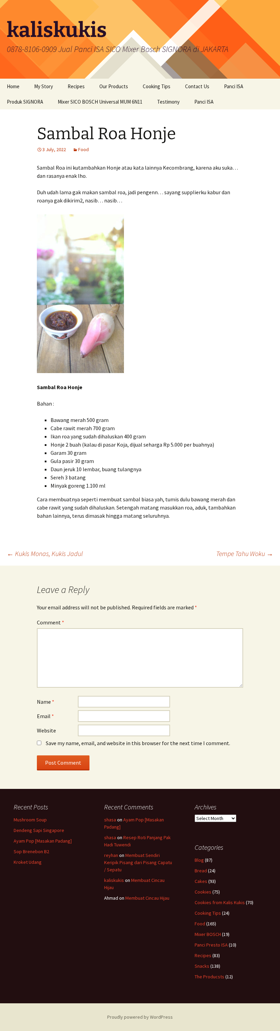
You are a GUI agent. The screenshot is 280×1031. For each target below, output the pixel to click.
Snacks (202, 966)
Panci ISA (233, 86)
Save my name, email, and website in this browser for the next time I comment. (138, 743)
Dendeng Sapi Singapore (39, 830)
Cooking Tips (156, 86)
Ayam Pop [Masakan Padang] (43, 841)
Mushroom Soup (30, 820)
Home (13, 86)
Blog (199, 860)
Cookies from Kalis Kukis (220, 902)
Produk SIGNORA (25, 101)
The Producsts (209, 977)
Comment (50, 622)
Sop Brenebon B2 (31, 851)
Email (45, 716)
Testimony (168, 101)
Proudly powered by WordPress (140, 1017)
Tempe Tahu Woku (244, 553)
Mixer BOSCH (208, 934)
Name (45, 701)
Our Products (113, 86)
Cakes (201, 881)
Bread (201, 871)
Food (83, 149)
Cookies (203, 892)
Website (46, 730)
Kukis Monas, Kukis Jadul (45, 553)
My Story (43, 86)
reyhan (111, 855)
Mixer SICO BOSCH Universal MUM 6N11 (100, 101)
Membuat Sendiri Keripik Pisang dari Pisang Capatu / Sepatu (138, 862)
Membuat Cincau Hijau (147, 898)
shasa (110, 820)
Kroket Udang (28, 862)
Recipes (76, 86)
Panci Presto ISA (211, 945)
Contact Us (197, 86)
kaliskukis (114, 880)
